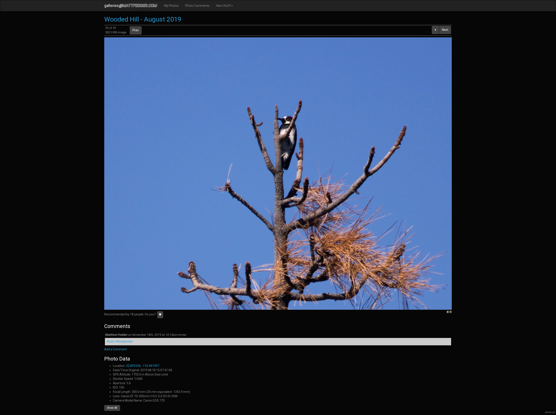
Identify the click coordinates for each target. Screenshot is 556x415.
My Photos (171, 5)
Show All (112, 407)
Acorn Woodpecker (120, 341)
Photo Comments (197, 5)
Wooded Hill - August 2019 (142, 19)
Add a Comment (115, 349)
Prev (135, 30)
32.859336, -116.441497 (142, 365)
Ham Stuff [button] (223, 5)
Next (445, 29)
